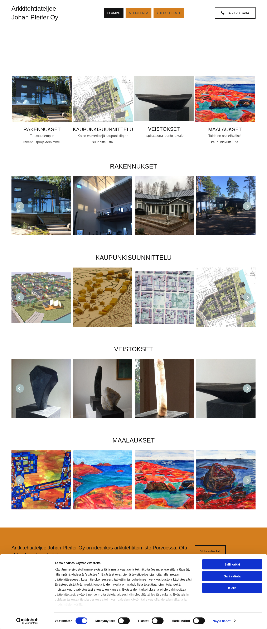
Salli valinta (232, 576)
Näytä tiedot (221, 621)
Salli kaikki (232, 564)
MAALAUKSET (225, 129)
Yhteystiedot (169, 12)
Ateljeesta (138, 12)
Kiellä (232, 588)
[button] (235, 13)
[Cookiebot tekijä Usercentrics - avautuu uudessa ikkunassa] (27, 621)
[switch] (124, 620)
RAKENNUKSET (42, 129)
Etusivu (113, 12)
